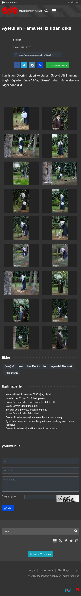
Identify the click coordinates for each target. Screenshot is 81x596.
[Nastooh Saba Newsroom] (66, 590)
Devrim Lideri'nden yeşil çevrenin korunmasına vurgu (34, 417)
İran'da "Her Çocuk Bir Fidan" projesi (25, 398)
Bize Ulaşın (63, 570)
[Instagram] (76, 541)
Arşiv (32, 570)
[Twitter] (71, 541)
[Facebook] (65, 541)
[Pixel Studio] (75, 590)
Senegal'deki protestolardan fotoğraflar (26, 409)
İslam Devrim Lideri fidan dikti (22, 405)
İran (20, 366)
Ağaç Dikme (11, 372)
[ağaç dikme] (21, 118)
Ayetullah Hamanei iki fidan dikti (36, 28)
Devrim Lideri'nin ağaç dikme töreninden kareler (31, 428)
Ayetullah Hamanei (61, 366)
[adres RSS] (60, 541)
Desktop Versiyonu (40, 554)
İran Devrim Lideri (37, 366)
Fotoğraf (17, 40)
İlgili (77, 570)
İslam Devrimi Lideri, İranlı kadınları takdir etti (30, 402)
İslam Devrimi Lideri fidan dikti (22, 413)
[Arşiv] (54, 541)
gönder (8, 508)
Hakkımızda (46, 570)
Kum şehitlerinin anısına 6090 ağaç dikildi (28, 394)
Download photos (59, 65)
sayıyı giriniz (10, 496)
